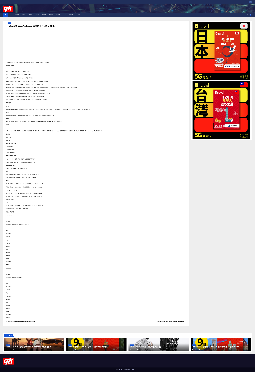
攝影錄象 (44, 15)
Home (10, 15)
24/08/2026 (9, 349)
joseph (16, 349)
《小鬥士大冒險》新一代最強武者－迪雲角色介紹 (21, 321)
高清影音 (37, 15)
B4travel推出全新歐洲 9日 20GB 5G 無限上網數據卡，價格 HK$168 (215, 347)
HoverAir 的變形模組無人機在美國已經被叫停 (145, 347)
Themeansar (135, 369)
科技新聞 (58, 15)
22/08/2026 (133, 349)
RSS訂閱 (78, 15)
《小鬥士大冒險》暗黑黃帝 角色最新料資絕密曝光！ (170, 321)
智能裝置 (17, 15)
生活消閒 (64, 15)
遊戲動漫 (51, 15)
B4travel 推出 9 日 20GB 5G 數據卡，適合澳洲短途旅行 (87, 347)
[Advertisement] (96, 40)
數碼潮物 (24, 15)
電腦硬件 (31, 15)
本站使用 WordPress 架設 (121, 369)
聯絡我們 (71, 15)
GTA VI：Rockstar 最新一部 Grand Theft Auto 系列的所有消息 (28, 347)
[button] (247, 14)
